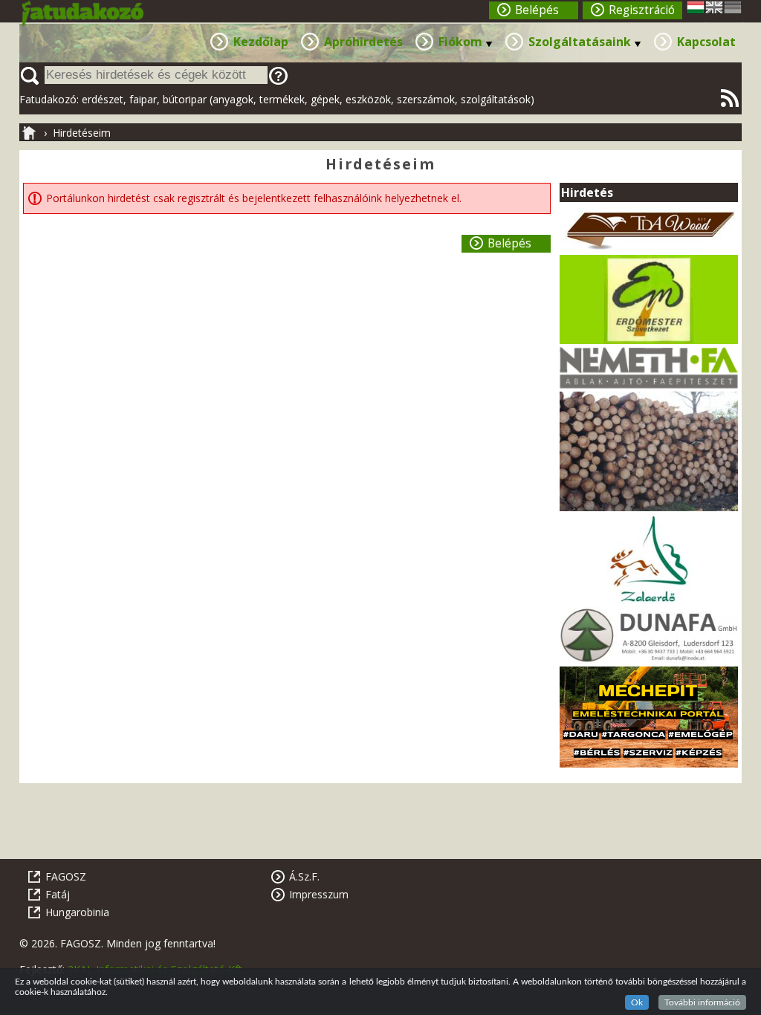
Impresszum (319, 894)
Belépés (537, 10)
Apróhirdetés (363, 41)
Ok (637, 1002)
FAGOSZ (65, 876)
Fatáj (57, 894)
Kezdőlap (260, 41)
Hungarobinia (77, 912)
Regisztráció (642, 10)
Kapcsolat (706, 41)
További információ (702, 1002)
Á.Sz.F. (304, 876)
